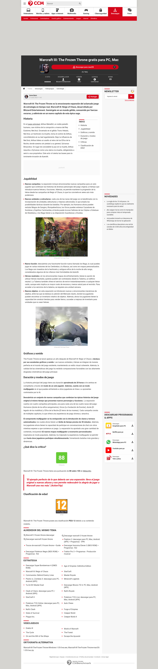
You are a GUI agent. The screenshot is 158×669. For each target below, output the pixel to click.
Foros (129, 14)
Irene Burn (33, 95)
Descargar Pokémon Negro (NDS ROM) (42, 551)
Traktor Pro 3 (69, 551)
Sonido (25, 18)
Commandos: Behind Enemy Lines (40, 575)
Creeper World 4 (70, 617)
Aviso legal (105, 657)
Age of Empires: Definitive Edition (77, 566)
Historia (84, 125)
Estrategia (60, 89)
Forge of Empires (71, 609)
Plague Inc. (30, 617)
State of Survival (32, 613)
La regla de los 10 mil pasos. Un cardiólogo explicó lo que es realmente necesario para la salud (120, 204)
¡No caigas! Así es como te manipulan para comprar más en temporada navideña (120, 212)
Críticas (84, 142)
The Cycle (30, 632)
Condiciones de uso (72, 657)
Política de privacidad (86, 657)
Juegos (78, 18)
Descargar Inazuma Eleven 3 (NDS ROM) (80, 545)
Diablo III (29, 628)
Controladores (44, 18)
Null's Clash (30, 609)
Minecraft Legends (71, 579)
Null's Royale (69, 591)
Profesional (34, 18)
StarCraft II (30, 597)
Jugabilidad (85, 129)
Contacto (97, 657)
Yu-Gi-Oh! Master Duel (35, 585)
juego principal (34, 124)
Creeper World (69, 613)
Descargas (115, 14)
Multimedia (71, 14)
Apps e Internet (57, 14)
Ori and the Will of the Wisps (37, 636)
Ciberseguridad (101, 14)
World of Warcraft (71, 629)
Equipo (62, 657)
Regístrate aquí (54, 657)
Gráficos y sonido (88, 132)
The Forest (68, 632)
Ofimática (94, 18)
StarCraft (67, 571)
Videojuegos (49, 89)
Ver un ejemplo (129, 100)
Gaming (86, 14)
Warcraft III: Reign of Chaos (37, 571)
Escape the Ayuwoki (72, 636)
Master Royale (70, 575)
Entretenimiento (68, 18)
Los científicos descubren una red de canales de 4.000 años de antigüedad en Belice (120, 226)
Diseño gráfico (56, 18)
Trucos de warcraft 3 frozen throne (40, 545)
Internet (85, 18)
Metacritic (87, 471)
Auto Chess (68, 603)
